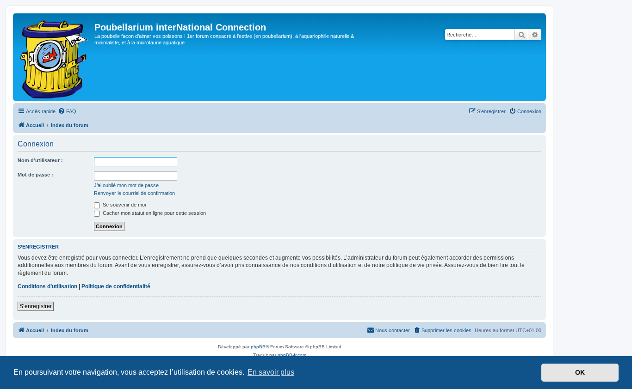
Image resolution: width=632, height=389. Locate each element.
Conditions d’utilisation (47, 286)
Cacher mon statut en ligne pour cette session (153, 213)
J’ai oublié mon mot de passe (126, 185)
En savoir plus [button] (271, 372)
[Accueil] (54, 57)
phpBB (258, 346)
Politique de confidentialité (115, 286)
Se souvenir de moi (123, 204)
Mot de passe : (35, 174)
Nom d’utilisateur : (40, 160)
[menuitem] (67, 111)
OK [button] (580, 372)
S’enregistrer (35, 306)
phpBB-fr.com (292, 355)
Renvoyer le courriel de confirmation (134, 193)
